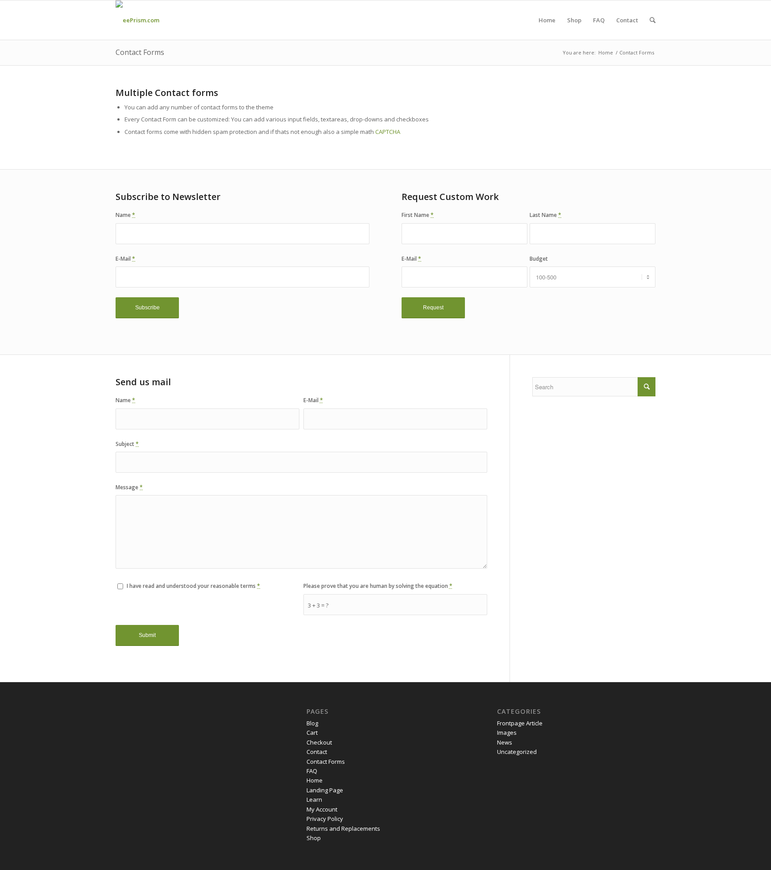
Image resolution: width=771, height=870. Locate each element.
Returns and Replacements (343, 828)
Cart (312, 732)
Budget (539, 258)
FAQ (312, 771)
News (504, 742)
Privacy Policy (325, 819)
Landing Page (325, 790)
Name (125, 215)
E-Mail (125, 258)
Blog (312, 723)
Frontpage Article (520, 723)
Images (507, 732)
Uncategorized (517, 752)
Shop (314, 838)
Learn (314, 799)
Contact (317, 752)
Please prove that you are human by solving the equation (377, 586)
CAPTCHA (387, 132)
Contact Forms (140, 52)
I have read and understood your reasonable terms (193, 586)
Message (129, 487)
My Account (322, 809)
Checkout (319, 742)
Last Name (545, 215)
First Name (418, 215)
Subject (127, 444)
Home (605, 52)
